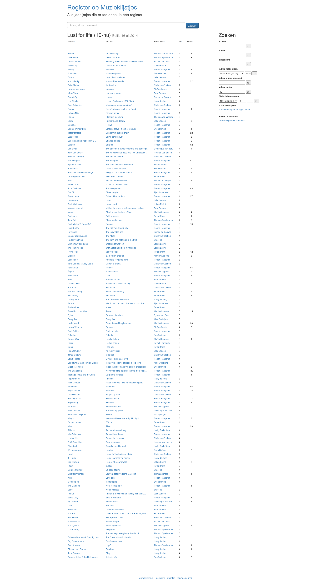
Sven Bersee (160, 73)
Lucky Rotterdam (162, 430)
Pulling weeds (112, 215)
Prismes (109, 378)
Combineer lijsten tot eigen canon (234, 109)
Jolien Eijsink (160, 65)
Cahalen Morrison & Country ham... (84, 537)
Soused (109, 223)
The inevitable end (114, 231)
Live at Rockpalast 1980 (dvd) (120, 100)
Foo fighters (73, 525)
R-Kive (109, 124)
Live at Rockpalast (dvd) (117, 358)
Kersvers (110, 89)
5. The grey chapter (115, 255)
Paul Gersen (160, 93)
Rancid (71, 77)
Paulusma (72, 215)
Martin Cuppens (161, 212)
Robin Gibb (73, 184)
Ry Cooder (73, 501)
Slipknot (71, 255)
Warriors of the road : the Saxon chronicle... (126, 303)
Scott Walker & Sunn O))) (79, 223)
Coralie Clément (75, 469)
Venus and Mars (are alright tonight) (122, 418)
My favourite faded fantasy (118, 283)
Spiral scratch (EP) (114, 136)
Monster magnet (75, 208)
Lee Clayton (73, 100)
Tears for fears (74, 132)
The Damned (74, 485)
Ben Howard (73, 461)
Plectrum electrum (114, 116)
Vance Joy (72, 65)
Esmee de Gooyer (162, 97)
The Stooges (74, 160)
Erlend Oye (73, 97)
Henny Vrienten (75, 326)
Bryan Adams (74, 390)
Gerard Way (73, 338)
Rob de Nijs (73, 112)
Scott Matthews (75, 204)
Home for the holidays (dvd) (119, 453)
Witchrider (72, 509)
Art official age (112, 53)
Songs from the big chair (117, 132)
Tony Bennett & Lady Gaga (80, 263)
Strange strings (113, 140)
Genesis (72, 124)
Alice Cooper (74, 382)
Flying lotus (73, 251)
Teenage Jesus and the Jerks (81, 374)
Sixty (108, 553)
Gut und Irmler (74, 422)
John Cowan (74, 553)
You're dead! (112, 251)
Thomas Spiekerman (163, 57)
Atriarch (71, 430)
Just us (109, 465)
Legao (109, 97)
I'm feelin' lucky (113, 350)
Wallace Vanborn (76, 156)
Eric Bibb (72, 192)
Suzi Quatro (73, 227)
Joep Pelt (72, 219)
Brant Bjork (73, 517)
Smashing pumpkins (77, 311)
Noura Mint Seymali (77, 414)
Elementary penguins (78, 243)
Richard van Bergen (77, 549)
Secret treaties (112, 398)
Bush (70, 279)
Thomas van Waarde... (164, 53)
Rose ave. (110, 287)
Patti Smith (73, 267)
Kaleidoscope (112, 521)
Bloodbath (72, 445)
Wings (71, 418)
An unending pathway (116, 430)
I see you (110, 346)
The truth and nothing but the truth (121, 239)
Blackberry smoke (76, 473)
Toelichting (160, 577)
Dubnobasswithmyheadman (119, 323)
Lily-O (108, 545)
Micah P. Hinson (75, 366)
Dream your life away (116, 65)
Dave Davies (74, 394)
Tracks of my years (114, 410)
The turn (110, 505)
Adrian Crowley (75, 291)
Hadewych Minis (75, 239)
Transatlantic (74, 521)
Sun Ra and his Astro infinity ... (82, 140)
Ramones (72, 386)
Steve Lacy (73, 497)
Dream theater (74, 61)
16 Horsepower (75, 449)
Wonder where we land (117, 180)
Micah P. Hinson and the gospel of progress (126, 366)
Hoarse (109, 449)
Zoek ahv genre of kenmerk (232, 120)
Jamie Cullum (74, 354)
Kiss (70, 426)
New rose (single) (114, 485)
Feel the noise (112, 330)
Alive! (108, 426)
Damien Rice (74, 283)
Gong (70, 346)
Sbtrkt (70, 180)
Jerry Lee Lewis (75, 152)
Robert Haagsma (162, 69)
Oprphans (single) (114, 374)
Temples (72, 406)
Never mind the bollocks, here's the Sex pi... (126, 370)
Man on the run (113, 279)
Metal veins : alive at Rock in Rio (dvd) (124, 362)
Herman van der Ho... (164, 152)
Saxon (71, 303)
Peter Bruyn (159, 176)
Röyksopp (72, 231)
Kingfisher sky (74, 434)
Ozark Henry (73, 529)
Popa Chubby (74, 350)
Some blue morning (115, 291)
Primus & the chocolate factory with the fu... (126, 493)
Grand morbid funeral (116, 445)
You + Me (72, 287)
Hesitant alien (112, 338)
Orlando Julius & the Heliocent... (83, 556)
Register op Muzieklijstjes (102, 6)
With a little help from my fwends (121, 247)
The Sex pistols (75, 370)
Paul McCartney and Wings (80, 172)
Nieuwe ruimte (112, 112)
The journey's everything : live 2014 (122, 533)
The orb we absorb (114, 156)
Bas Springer (160, 334)
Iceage (71, 212)
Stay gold (110, 529)
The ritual (110, 235)
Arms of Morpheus (114, 434)
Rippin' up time (113, 394)
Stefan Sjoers (160, 89)
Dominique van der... (163, 148)
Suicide (71, 144)
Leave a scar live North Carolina (121, 473)
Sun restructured (113, 406)
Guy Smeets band (76, 541)
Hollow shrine (112, 342)
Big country (73, 402)
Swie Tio (158, 239)
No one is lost (112, 489)
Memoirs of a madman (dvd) (119, 104)
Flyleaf (71, 315)
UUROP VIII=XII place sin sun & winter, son (126, 513)
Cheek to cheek (113, 263)
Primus (71, 493)
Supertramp (73, 196)
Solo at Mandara (113, 497)
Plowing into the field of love (119, 212)
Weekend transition (115, 243)
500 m (109, 422)
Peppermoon (74, 378)
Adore (109, 311)
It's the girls (111, 85)
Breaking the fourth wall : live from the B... (125, 61)
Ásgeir (71, 271)
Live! (108, 275)
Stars (70, 489)
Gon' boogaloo (113, 441)
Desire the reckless (115, 438)
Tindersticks (73, 307)
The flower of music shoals (118, 537)
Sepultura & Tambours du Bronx (83, 362)
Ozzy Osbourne (75, 104)
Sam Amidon (74, 545)
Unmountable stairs (115, 509)
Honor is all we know (115, 77)
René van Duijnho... (163, 156)
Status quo (73, 259)
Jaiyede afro (111, 556)
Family (71, 69)
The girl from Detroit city (117, 227)
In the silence (112, 271)
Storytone (110, 295)
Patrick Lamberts (162, 61)
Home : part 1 (112, 204)
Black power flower (115, 517)
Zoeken (192, 25)
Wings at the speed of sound (119, 172)
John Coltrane (74, 188)
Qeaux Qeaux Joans (77, 235)
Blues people (112, 192)
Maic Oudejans (161, 319)
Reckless (110, 390)
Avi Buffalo (73, 57)
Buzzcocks (73, 136)
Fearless (110, 69)
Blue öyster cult (75, 398)
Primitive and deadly (115, 120)
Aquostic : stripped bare (117, 259)
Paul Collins (73, 330)
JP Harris (72, 457)
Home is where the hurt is (118, 457)
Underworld (73, 323)
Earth (70, 120)
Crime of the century (115, 196)
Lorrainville (73, 438)
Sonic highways (113, 525)
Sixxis (70, 342)
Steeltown (110, 402)
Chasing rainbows (76, 176)
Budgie (71, 108)
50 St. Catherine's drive (117, 184)
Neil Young (73, 295)
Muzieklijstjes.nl (146, 577)
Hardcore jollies (113, 73)
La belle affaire (113, 469)
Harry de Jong (160, 100)
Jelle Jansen (160, 77)
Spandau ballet (75, 164)
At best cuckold (113, 57)
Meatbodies (73, 481)
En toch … (111, 326)
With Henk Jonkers (114, 176)
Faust (70, 465)
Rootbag (110, 549)
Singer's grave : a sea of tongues (121, 128)
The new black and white (117, 299)
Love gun (110, 477)
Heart (70, 453)
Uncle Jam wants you (116, 168)
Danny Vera (73, 299)
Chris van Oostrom (162, 85)
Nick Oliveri (73, 93)
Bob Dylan (73, 148)
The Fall (71, 513)
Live (70, 505)
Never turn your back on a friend (121, 108)
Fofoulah (72, 334)
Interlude (110, 354)
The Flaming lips (75, 247)
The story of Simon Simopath (119, 164)
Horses (109, 267)
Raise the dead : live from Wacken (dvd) (124, 382)
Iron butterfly (73, 81)
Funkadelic (73, 73)
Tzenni (109, 414)
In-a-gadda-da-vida (115, 81)
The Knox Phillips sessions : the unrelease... (126, 152)
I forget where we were (116, 461)
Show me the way (114, 219)
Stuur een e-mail (184, 577)
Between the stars (114, 315)
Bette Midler (73, 85)
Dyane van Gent (161, 315)
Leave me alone (113, 93)
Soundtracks (112, 501)
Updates (171, 577)
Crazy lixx (72, 319)
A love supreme (113, 188)
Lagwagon (73, 200)
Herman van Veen (76, 89)
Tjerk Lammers (161, 192)
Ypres (108, 307)
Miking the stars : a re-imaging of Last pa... (125, 208)
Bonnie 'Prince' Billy (77, 128)
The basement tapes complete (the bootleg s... (127, 148)
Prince (71, 53)
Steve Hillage (74, 358)
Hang (108, 200)
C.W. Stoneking (75, 441)
